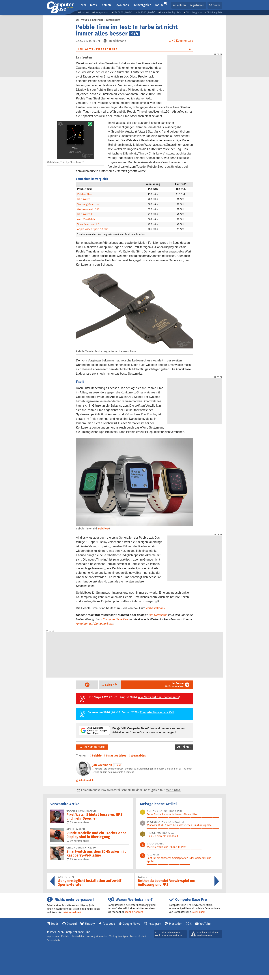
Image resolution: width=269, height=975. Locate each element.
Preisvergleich (141, 5)
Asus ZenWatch (86, 219)
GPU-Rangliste (194, 12)
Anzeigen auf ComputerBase (94, 623)
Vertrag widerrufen (97, 936)
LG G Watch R (85, 214)
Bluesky (90, 923)
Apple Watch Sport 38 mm (92, 229)
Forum (159, 5)
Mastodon (175, 923)
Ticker (82, 5)
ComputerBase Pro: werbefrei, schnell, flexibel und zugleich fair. (130, 790)
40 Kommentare (174, 685)
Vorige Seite (84, 684)
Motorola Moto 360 (88, 209)
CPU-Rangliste (214, 12)
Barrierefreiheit (138, 936)
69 (79, 840)
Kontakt (65, 936)
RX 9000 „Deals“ (146, 12)
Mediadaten (78, 936)
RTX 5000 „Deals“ (122, 12)
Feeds (55, 923)
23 (79, 859)
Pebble (102, 528)
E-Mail (117, 765)
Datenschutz (53, 940)
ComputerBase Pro (115, 619)
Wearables (113, 20)
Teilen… (185, 747)
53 (79, 822)
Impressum (53, 936)
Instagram (154, 923)
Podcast (84, 12)
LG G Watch (83, 199)
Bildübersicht (86, 780)
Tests (93, 5)
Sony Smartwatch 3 (88, 224)
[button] (215, 5)
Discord (72, 923)
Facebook (108, 923)
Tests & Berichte (92, 20)
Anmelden (179, 5)
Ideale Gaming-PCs (170, 12)
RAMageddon (101, 12)
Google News (131, 923)
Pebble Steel (85, 194)
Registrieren (197, 5)
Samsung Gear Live (88, 204)
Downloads (121, 5)
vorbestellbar (154, 608)
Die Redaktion (158, 614)
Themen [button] (105, 5)
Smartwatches (116, 755)
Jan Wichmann (102, 765)
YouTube (205, 923)
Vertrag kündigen (118, 936)
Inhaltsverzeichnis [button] (98, 49)
